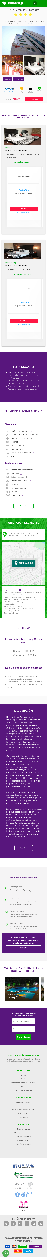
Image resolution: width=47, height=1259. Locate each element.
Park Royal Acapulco (23, 1137)
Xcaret (23, 1075)
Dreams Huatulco (23, 1129)
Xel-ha (23, 1079)
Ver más (23, 848)
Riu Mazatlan (23, 1106)
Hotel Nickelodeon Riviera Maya (23, 1110)
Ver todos (23, 506)
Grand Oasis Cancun (23, 1102)
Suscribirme (24, 1037)
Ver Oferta (34, 99)
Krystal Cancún (23, 1117)
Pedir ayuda (23, 948)
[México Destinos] (12, 3)
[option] (21, 990)
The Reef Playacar (23, 1140)
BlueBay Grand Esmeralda (23, 1133)
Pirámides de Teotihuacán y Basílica (23, 1083)
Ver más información (22, 162)
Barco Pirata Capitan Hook (23, 1090)
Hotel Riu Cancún (23, 1113)
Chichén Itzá (23, 1086)
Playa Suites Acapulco (23, 1144)
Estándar (8, 148)
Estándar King (10, 263)
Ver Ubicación (33, 24)
